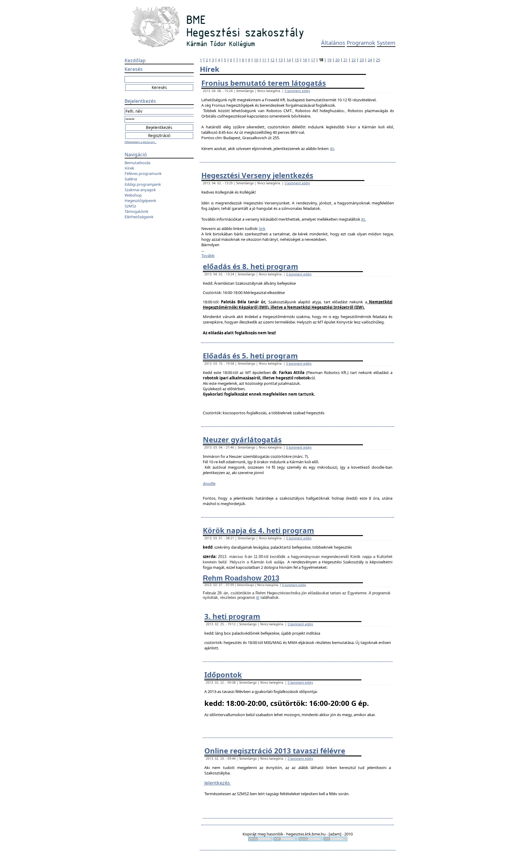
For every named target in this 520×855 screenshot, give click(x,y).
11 (264, 60)
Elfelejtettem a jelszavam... (140, 142)
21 (345, 60)
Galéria (131, 179)
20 (337, 60)
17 (313, 60)
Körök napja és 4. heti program (258, 530)
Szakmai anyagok (140, 189)
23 (362, 60)
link (262, 228)
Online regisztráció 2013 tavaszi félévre (274, 750)
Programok (361, 42)
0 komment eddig (297, 91)
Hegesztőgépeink (140, 200)
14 (288, 60)
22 (353, 60)
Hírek (129, 168)
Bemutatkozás (137, 162)
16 (305, 60)
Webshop (133, 195)
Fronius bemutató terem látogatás (263, 83)
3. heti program (232, 616)
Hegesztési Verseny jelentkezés (257, 175)
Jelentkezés (217, 783)
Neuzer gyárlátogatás (242, 439)
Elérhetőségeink (139, 216)
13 (280, 60)
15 (297, 60)
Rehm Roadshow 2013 (241, 578)
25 (378, 60)
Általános (333, 42)
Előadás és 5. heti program (250, 355)
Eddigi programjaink (143, 184)
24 (370, 60)
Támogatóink (136, 211)
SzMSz (130, 206)
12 (272, 60)
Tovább (208, 255)
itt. (363, 219)
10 (256, 60)
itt (332, 148)
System (386, 42)
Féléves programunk (143, 173)
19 (329, 60)
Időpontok (223, 674)
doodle (209, 483)
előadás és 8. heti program (250, 266)
